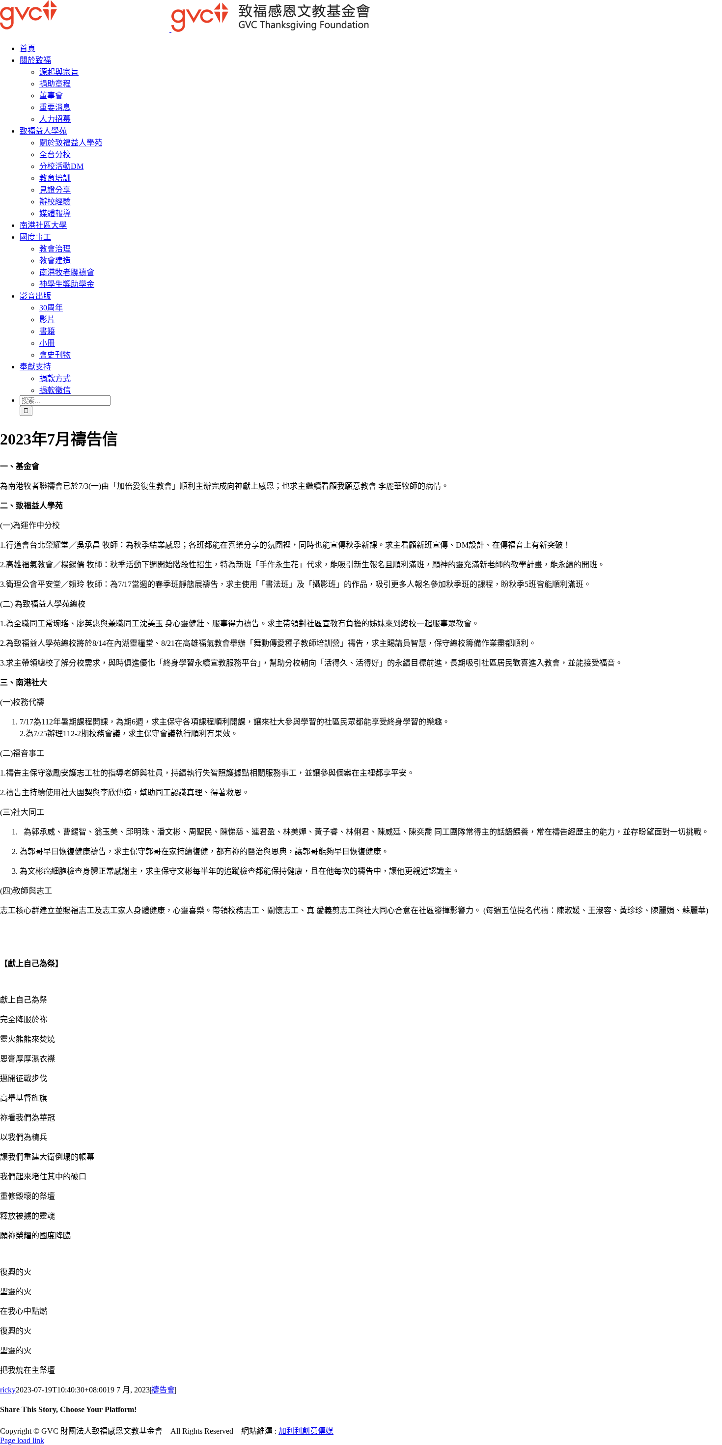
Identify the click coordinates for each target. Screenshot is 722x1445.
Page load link (22, 1440)
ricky (8, 1390)
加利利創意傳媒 (305, 1431)
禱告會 (163, 1390)
